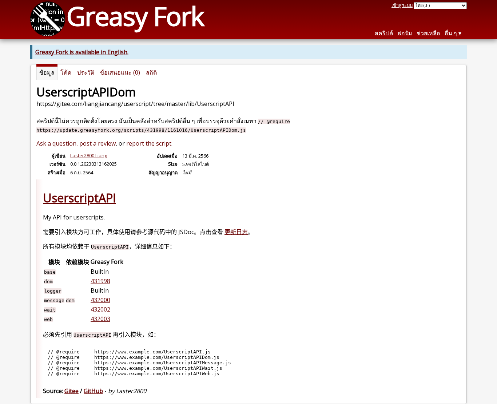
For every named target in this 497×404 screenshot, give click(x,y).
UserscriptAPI (79, 198)
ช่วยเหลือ (428, 33)
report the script (148, 143)
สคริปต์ (384, 33)
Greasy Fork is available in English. (81, 52)
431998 (100, 281)
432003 (100, 319)
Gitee (71, 391)
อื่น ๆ (451, 33)
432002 (100, 309)
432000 (100, 300)
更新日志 (236, 232)
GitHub (93, 391)
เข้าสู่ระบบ (402, 5)
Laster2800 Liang (88, 155)
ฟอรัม (404, 33)
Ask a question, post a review (76, 143)
